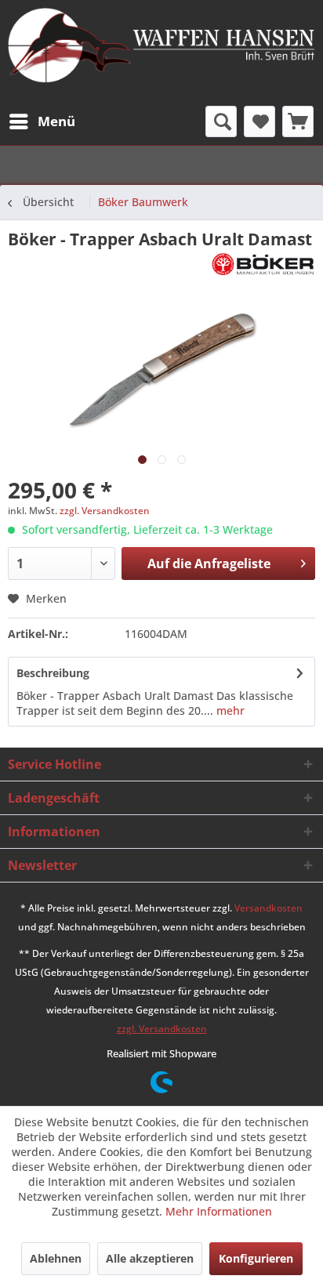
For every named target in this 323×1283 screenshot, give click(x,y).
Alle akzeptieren (150, 1258)
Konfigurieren (256, 1258)
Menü (56, 121)
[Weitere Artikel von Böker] (263, 263)
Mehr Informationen (218, 1211)
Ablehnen (56, 1258)
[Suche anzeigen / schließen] (221, 121)
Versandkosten (268, 908)
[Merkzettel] (259, 121)
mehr (229, 710)
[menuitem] (41, 121)
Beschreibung (52, 672)
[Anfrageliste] (298, 121)
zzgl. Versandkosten (105, 510)
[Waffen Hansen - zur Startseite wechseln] (161, 46)
